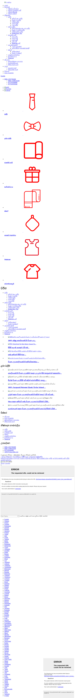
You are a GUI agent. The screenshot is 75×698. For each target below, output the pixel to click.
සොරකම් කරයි (13, 45)
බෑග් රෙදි (14, 36)
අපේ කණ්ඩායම (13, 63)
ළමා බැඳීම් (15, 25)
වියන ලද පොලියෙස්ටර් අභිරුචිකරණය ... (23, 362)
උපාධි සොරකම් (17, 46)
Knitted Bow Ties (17, 33)
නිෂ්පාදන (7, 15)
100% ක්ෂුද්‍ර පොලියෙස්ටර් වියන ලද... (22, 340)
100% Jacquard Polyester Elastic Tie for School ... (27, 387)
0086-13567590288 (10, 79)
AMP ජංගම (24, 456)
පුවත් (6, 66)
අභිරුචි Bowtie (12, 12)
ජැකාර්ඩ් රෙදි (12, 35)
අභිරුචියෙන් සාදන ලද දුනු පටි (10, 458)
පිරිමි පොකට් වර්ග (42, 458)
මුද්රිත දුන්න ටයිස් (17, 31)
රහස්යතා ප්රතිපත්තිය (36, 456)
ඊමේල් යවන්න (5, 463)
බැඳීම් (9, 17)
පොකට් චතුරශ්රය (14, 55)
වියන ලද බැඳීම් (16, 20)
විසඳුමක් (7, 7)
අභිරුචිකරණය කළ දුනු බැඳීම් (21, 28)
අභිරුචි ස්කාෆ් (12, 13)
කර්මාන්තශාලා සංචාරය (15, 61)
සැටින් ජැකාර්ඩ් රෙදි (59, 458)
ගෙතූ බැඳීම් (15, 23)
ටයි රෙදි (14, 41)
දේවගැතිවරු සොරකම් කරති (20, 48)
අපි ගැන (7, 60)
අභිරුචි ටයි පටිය (13, 8)
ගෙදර (6, 5)
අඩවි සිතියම (17, 456)
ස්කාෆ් (10, 50)
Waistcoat (11, 58)
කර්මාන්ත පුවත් (13, 69)
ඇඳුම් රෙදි (15, 38)
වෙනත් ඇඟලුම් (9, 283)
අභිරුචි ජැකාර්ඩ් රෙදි (14, 10)
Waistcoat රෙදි (16, 43)
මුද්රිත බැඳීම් (15, 22)
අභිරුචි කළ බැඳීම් (17, 18)
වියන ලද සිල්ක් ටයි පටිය (28, 458)
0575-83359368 (12, 84)
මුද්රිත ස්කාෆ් (16, 51)
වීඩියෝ (6, 71)
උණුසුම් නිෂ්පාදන (6, 456)
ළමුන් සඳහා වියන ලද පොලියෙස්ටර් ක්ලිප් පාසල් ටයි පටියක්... (31, 394)
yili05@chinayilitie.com (11, 452)
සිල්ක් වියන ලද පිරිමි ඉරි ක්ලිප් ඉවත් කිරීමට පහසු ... (27, 380)
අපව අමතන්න (9, 73)
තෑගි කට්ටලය (12, 56)
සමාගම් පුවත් (12, 68)
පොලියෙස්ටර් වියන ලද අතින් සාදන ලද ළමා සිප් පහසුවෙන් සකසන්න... (35, 373)
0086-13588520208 (13, 81)
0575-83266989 (12, 82)
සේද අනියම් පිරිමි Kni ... (17, 355)
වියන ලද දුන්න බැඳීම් (18, 30)
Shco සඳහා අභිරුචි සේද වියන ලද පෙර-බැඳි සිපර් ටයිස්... (28, 402)
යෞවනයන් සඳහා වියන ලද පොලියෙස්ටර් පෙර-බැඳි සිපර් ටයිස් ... (32, 409)
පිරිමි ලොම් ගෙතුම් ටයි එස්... (18, 348)
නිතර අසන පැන (13, 64)
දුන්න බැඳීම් (11, 27)
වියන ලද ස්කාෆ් (17, 53)
